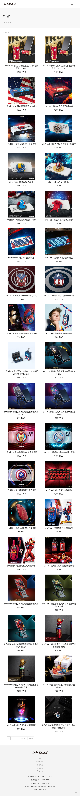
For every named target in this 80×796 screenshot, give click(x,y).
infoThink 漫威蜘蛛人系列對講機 (59, 528)
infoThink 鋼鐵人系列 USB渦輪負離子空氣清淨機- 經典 (59, 645)
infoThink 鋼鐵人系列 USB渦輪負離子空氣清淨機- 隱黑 (21, 686)
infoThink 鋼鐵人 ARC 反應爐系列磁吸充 (59, 144)
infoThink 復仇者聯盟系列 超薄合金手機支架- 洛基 (59, 605)
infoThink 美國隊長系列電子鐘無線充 (21, 106)
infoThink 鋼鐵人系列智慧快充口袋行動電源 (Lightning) (59, 67)
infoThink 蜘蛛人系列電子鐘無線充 (21, 144)
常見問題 (40, 765)
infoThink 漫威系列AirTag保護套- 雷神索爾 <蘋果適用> (58, 726)
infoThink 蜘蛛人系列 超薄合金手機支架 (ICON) (21, 413)
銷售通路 (40, 768)
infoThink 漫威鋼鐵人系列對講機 (21, 566)
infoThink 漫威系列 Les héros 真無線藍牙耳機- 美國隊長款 (21, 372)
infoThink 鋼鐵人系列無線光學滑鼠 (21, 528)
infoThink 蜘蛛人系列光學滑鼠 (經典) (21, 295)
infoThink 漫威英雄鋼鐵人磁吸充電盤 (21, 452)
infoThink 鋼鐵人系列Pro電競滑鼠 (21, 725)
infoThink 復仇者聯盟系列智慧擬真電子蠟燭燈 (59, 686)
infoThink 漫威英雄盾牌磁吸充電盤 (21, 490)
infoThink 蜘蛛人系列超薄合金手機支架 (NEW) (59, 413)
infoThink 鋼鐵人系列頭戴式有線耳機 (21, 333)
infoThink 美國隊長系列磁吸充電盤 (21, 220)
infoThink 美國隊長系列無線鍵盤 (59, 257)
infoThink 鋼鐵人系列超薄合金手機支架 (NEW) (59, 372)
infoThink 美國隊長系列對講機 (59, 333)
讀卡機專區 (40, 761)
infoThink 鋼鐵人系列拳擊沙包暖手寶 (59, 566)
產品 (40, 758)
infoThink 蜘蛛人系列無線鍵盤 (21, 257)
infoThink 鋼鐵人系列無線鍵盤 (59, 490)
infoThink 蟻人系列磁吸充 (59, 182)
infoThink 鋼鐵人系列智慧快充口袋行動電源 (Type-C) (21, 67)
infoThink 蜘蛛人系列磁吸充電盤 (59, 220)
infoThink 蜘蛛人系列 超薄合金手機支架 (21, 603)
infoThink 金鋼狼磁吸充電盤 (21, 182)
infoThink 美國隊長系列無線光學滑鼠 (59, 295)
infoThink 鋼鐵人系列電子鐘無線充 (59, 106)
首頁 (4, 22)
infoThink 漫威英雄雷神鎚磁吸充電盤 (59, 452)
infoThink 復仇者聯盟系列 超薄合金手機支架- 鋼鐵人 (21, 645)
